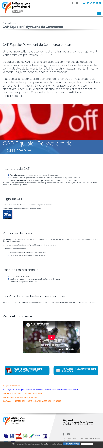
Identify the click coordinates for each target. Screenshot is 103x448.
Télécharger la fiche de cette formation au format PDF (27, 370)
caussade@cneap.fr (87, 424)
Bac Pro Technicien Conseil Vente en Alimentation (28, 253)
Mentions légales (94, 438)
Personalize (87, 444)
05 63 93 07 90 (70, 424)
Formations (9, 23)
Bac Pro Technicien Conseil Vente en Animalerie (27, 255)
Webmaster (66, 440)
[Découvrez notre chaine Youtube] (78, 3)
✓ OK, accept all (71, 444)
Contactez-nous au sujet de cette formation (79, 370)
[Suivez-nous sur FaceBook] (74, 3)
